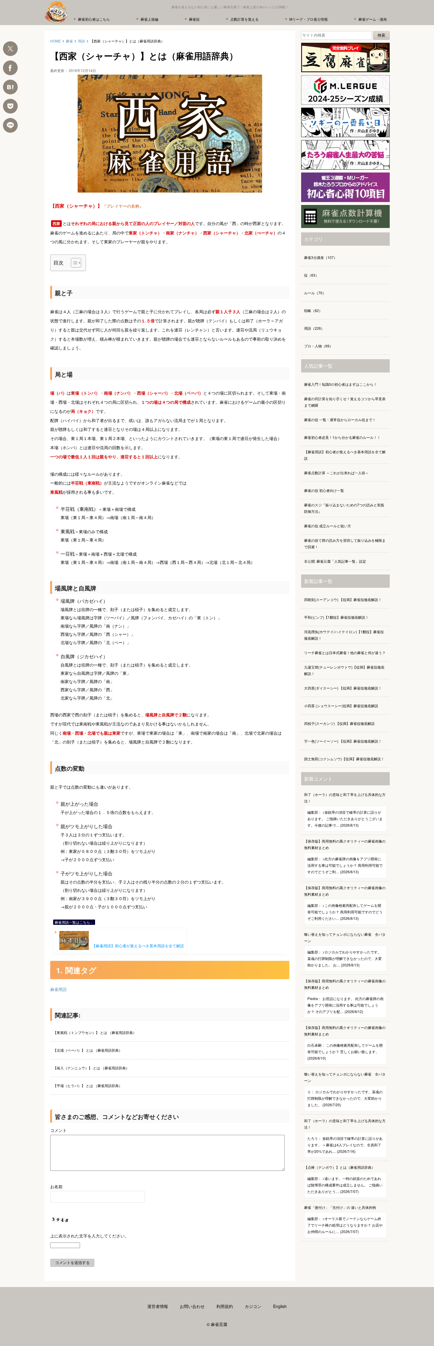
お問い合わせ (192, 1306)
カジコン (253, 1306)
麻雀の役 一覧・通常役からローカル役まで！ (340, 419)
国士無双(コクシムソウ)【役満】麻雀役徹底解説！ (344, 758)
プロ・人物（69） (318, 345)
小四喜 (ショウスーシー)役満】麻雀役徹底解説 (341, 705)
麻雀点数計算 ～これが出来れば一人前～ (336, 472)
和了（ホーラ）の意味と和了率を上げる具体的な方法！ (345, 810)
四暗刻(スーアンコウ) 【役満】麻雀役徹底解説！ (343, 599)
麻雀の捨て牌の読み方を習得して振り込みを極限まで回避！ (345, 543)
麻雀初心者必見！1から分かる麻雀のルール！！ (342, 437)
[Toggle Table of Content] (73, 263)
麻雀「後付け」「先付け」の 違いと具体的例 (343, 1219)
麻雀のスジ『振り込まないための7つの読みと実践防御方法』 (344, 508)
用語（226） (314, 328)
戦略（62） (313, 310)
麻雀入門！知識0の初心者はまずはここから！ (340, 384)
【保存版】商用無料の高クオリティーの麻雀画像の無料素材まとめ (345, 856)
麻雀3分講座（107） (320, 257)
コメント (58, 1130)
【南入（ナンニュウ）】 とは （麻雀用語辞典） (91, 1067)
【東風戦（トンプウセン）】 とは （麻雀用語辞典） (94, 1032)
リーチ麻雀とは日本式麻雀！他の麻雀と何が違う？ (345, 652)
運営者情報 (157, 1306)
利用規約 (224, 1306)
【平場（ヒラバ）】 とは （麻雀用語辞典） (87, 1085)
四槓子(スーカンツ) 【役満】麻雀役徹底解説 (339, 723)
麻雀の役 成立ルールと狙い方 (327, 525)
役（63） (311, 275)
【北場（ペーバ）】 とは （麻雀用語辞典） (87, 1050)
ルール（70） (315, 292)
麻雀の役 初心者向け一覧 (324, 490)
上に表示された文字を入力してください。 (89, 1236)
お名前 (56, 1186)
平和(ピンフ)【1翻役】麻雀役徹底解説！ (336, 617)
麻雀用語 (58, 989)
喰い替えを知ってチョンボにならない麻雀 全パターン (345, 949)
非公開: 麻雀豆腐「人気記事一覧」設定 (335, 561)
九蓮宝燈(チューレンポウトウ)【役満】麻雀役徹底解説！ (344, 670)
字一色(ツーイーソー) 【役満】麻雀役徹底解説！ (343, 740)
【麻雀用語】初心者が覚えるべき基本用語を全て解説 (138, 945)
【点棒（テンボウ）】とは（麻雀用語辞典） (343, 1179)
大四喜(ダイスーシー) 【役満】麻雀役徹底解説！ (343, 687)
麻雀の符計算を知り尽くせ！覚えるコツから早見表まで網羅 (345, 402)
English (280, 1306)
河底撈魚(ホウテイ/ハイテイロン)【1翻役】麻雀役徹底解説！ (344, 635)
